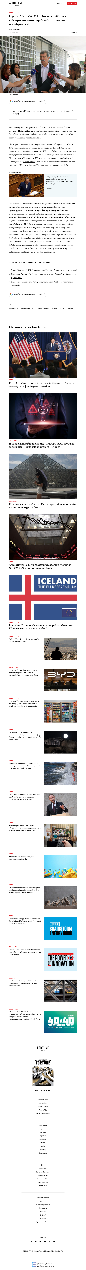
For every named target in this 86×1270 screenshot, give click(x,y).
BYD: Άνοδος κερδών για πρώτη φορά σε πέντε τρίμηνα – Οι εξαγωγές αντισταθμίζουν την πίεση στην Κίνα (24, 672)
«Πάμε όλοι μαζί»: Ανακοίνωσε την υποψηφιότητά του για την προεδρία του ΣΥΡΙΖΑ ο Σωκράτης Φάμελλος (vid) (59, 180)
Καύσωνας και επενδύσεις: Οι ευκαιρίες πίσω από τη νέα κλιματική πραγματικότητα (42, 505)
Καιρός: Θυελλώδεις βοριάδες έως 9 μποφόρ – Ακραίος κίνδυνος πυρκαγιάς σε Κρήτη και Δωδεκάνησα (25, 765)
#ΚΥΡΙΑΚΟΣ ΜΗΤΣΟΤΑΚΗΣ (28, 308)
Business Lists (43, 1103)
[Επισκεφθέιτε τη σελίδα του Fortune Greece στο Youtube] (45, 1242)
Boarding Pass (43, 1168)
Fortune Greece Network (43, 1113)
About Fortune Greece (43, 1198)
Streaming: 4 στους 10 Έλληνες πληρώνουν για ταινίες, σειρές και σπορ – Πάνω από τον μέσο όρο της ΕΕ (25, 828)
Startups (43, 1143)
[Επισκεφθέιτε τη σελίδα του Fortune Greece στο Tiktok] (49, 1242)
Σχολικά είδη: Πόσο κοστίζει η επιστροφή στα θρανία (21, 857)
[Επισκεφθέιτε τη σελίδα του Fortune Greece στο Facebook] (31, 1242)
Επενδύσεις (43, 1139)
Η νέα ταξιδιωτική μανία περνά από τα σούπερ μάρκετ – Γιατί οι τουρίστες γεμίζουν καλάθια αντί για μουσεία (24, 703)
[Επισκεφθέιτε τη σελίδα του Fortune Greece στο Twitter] (36, 1242)
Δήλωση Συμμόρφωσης (43, 1204)
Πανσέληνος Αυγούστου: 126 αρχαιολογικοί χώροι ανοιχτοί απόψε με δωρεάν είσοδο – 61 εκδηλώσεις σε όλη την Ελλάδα (25, 736)
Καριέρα (43, 1146)
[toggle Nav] (10, 4)
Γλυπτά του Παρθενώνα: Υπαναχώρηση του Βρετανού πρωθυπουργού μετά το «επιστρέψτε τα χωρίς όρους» (24, 890)
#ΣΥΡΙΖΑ (54, 308)
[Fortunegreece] (17, 5)
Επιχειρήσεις (43, 1129)
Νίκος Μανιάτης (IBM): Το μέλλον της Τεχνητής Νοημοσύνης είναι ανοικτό (44, 270)
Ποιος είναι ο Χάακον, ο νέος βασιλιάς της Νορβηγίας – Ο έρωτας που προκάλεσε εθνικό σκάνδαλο (24, 797)
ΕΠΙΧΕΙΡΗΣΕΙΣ (14, 667)
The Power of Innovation (43, 1172)
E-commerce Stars (43, 1179)
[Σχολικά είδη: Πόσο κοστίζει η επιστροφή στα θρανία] (60, 866)
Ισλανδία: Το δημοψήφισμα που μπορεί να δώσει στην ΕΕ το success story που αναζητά (41, 627)
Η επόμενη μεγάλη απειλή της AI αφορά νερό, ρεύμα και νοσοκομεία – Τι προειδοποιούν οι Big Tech (42, 445)
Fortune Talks (43, 1110)
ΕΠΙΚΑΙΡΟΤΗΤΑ (14, 12)
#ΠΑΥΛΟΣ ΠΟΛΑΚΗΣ (43, 308)
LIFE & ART (12, 978)
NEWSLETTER (72, 3)
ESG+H (43, 1165)
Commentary (43, 1153)
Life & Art (43, 1132)
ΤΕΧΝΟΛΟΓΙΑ (13, 440)
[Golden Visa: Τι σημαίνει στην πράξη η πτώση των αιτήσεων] (60, 649)
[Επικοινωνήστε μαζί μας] (54, 1242)
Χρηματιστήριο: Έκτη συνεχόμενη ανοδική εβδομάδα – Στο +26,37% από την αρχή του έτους (41, 566)
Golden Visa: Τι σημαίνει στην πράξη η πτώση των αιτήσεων (24, 640)
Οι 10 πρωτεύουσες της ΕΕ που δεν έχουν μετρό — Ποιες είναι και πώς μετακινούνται (23, 983)
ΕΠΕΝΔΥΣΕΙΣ (13, 501)
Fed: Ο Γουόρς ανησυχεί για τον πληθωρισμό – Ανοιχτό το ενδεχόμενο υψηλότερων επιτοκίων (43, 384)
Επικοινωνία (43, 1208)
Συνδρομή (43, 1215)
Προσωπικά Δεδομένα (43, 1222)
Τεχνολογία (43, 1136)
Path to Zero (43, 1186)
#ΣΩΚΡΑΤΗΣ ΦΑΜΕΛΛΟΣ (66, 308)
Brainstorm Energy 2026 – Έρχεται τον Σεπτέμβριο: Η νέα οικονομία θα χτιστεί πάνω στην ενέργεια (25, 921)
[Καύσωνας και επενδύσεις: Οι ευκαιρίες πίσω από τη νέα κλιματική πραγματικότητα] (43, 476)
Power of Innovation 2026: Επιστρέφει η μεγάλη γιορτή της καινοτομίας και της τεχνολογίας (25, 952)
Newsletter (43, 1211)
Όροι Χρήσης (43, 1218)
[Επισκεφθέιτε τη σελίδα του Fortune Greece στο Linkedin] (40, 1242)
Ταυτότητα (43, 1201)
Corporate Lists (43, 1100)
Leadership (43, 1149)
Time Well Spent (43, 1182)
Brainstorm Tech (43, 1175)
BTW (62, 1251)
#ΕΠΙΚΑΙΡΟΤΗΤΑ (13, 308)
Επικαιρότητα (43, 1125)
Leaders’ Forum (43, 1106)
